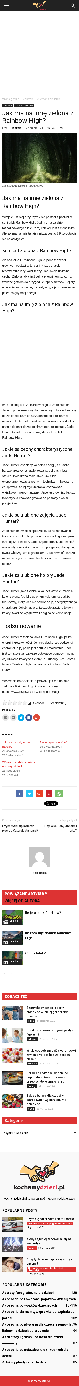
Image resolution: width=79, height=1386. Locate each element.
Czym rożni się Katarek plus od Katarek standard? (20, 828)
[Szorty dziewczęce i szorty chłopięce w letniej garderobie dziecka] (12, 1013)
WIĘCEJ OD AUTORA (22, 900)
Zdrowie (32, 1039)
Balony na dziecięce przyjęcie (25, 1331)
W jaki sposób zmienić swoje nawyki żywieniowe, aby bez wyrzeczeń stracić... (51, 1055)
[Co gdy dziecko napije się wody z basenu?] (12, 1264)
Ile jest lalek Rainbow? (43, 913)
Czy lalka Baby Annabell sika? (60, 828)
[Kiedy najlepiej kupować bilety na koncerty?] (12, 1244)
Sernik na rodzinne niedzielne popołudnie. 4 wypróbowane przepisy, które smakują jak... (47, 1077)
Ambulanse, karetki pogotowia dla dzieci (50, 1223)
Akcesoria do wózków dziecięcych (29, 1305)
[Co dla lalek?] (12, 958)
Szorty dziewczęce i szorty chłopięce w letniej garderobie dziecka (47, 1012)
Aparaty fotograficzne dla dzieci (28, 1293)
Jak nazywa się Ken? (54, 742)
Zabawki (7, 105)
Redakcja (15, 127)
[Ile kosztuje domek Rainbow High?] (12, 938)
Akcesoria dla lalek (24, 105)
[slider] (14, 702)
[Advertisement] (39, 53)
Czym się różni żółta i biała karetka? (51, 1219)
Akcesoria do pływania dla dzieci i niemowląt (46, 1269)
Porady (31, 1086)
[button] (73, 5)
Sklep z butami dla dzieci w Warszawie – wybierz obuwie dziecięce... (46, 1100)
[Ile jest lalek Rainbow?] (12, 917)
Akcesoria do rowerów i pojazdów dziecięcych (39, 1299)
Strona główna (10, 99)
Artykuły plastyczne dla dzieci (25, 1362)
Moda (31, 1020)
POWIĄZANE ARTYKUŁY (26, 893)
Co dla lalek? (35, 953)
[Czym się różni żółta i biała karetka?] (12, 1224)
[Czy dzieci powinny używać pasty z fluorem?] (12, 1035)
